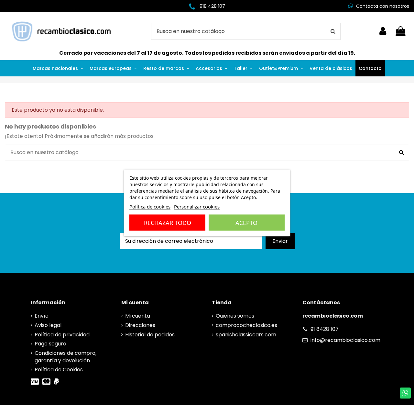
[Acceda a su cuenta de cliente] (382, 31)
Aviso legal (48, 325)
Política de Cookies (59, 369)
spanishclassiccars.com (246, 334)
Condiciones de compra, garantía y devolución (65, 357)
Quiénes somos (235, 316)
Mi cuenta (137, 316)
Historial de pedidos (150, 334)
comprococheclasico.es (246, 325)
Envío (42, 316)
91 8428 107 (324, 329)
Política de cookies (149, 206)
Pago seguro (50, 343)
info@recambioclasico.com (345, 340)
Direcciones (140, 325)
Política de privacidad (62, 334)
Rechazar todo (167, 222)
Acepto (246, 222)
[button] (57, 68)
